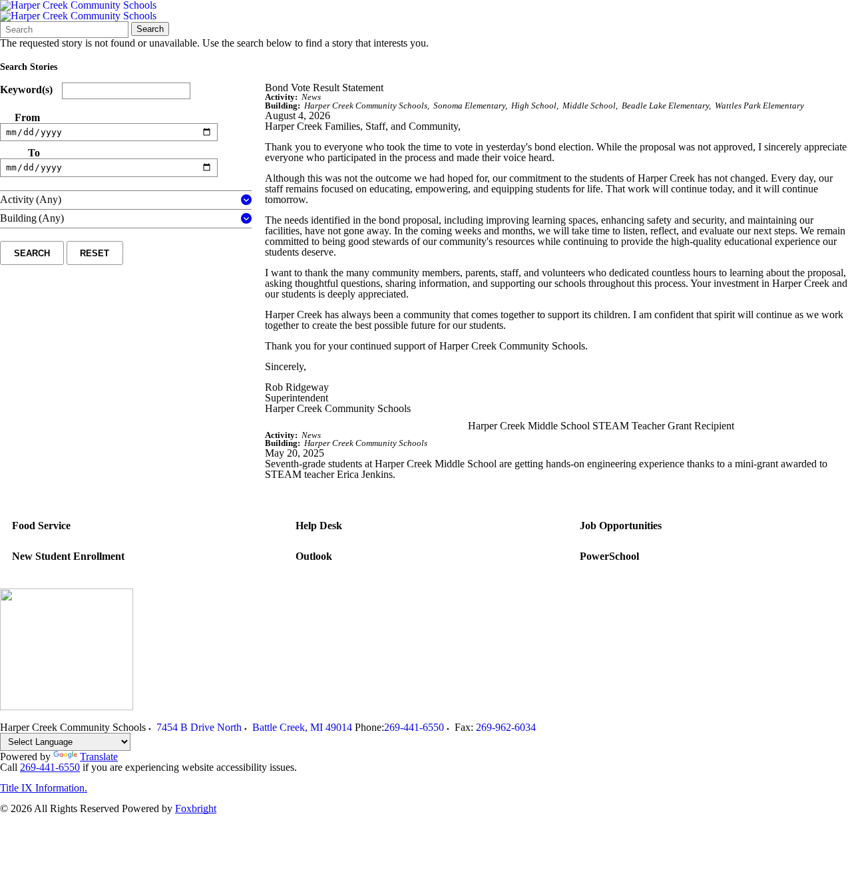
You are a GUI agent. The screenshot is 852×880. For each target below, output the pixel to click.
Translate (99, 756)
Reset (94, 253)
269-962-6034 (506, 727)
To (34, 153)
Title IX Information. (43, 787)
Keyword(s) (26, 90)
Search (150, 29)
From (27, 117)
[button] (246, 200)
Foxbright (195, 808)
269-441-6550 (414, 727)
